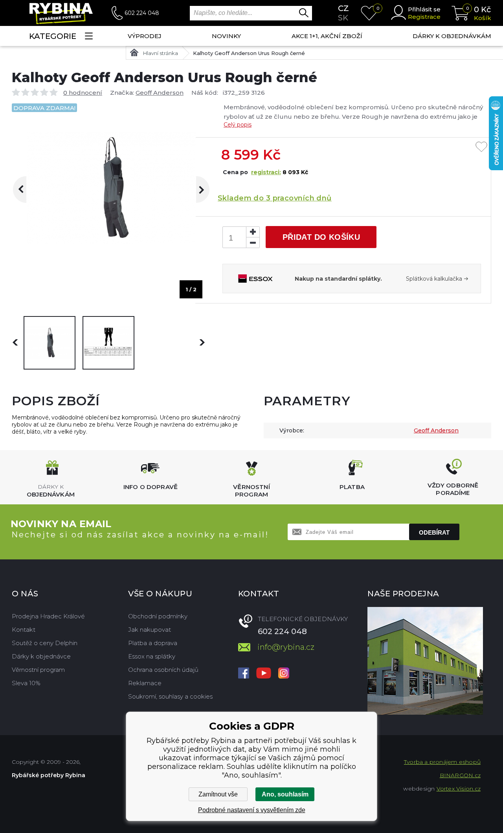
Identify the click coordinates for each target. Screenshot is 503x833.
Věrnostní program (38, 669)
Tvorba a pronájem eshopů (442, 761)
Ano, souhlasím (285, 794)
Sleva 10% (26, 683)
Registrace (424, 16)
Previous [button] (26, 189)
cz (343, 8)
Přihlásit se (424, 9)
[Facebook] (243, 674)
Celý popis (238, 124)
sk (343, 17)
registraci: (266, 172)
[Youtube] (263, 674)
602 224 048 (142, 13)
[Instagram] (283, 674)
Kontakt (23, 629)
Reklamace (145, 683)
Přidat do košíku (321, 237)
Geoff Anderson (160, 92)
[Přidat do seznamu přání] (481, 147)
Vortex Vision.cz (459, 788)
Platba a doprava (152, 643)
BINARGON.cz (460, 775)
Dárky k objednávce (41, 656)
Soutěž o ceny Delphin (44, 643)
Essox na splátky (151, 656)
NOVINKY (226, 36)
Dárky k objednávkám (452, 36)
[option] (49, 343)
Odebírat (434, 532)
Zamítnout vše (218, 794)
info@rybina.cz (285, 647)
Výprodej (145, 36)
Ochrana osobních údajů (163, 669)
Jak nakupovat (149, 629)
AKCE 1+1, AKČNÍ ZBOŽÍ (327, 36)
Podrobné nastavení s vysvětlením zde (251, 810)
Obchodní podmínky (157, 616)
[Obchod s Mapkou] (425, 661)
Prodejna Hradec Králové (48, 616)
